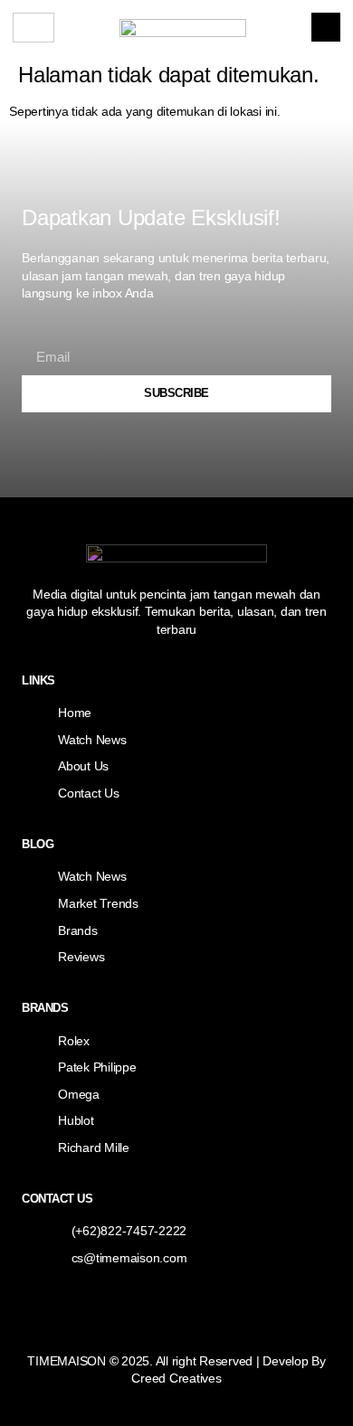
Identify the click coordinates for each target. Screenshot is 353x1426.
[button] (325, 27)
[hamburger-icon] (33, 27)
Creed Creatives (176, 1378)
